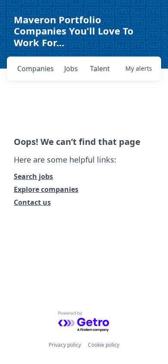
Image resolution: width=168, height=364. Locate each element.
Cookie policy (103, 344)
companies (35, 68)
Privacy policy (65, 344)
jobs (71, 68)
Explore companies (46, 189)
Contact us (32, 202)
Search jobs (33, 176)
